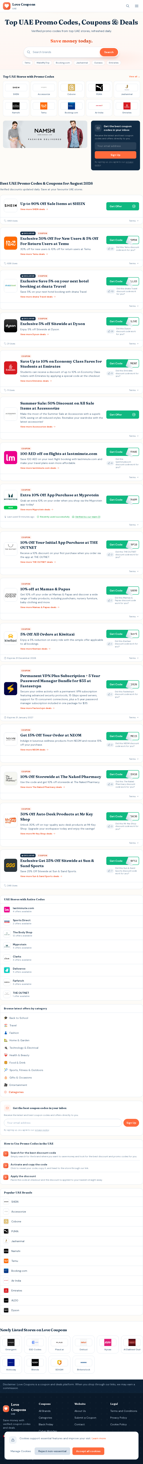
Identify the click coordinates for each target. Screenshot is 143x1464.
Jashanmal (82, 62)
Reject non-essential (52, 1451)
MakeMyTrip (43, 62)
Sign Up (115, 155)
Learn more (99, 1438)
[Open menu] (136, 6)
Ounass (98, 62)
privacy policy (42, 1130)
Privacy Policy (118, 1417)
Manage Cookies (21, 1451)
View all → (134, 76)
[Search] (127, 6)
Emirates (114, 62)
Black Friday (46, 1424)
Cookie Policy (118, 1424)
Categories (45, 1417)
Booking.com (63, 62)
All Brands (45, 1411)
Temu (27, 62)
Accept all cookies (88, 1451)
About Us (80, 1411)
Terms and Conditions (123, 1411)
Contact (79, 1424)
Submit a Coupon (85, 1417)
